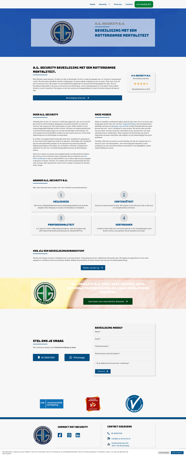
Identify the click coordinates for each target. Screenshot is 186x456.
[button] (109, 4)
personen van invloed (120, 126)
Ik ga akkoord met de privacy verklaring (112, 363)
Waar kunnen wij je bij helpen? (107, 353)
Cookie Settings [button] (164, 452)
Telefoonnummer (101, 346)
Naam (97, 332)
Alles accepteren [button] (177, 452)
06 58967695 (116, 433)
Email (97, 339)
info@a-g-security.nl (121, 438)
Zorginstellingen (129, 124)
